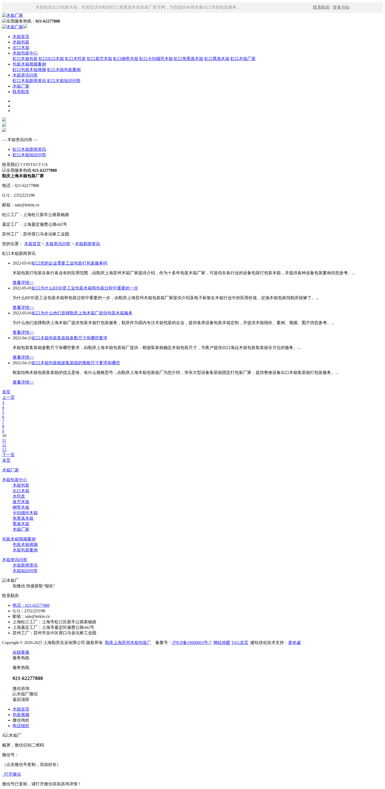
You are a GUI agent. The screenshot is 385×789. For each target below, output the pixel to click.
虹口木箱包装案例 (64, 69)
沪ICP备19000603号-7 (191, 642)
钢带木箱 (21, 507)
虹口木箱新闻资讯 (29, 80)
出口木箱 (21, 47)
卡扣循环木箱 (25, 513)
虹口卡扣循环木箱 (156, 58)
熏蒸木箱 (21, 524)
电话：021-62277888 (31, 605)
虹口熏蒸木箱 (216, 58)
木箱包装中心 (25, 53)
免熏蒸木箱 (23, 518)
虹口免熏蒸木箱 (188, 58)
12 (4, 445)
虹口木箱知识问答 (64, 80)
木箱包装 (21, 42)
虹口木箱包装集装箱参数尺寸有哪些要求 (69, 338)
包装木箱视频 (25, 544)
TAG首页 (239, 642)
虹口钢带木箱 (125, 58)
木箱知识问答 (25, 570)
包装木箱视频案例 (29, 64)
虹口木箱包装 (25, 58)
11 (4, 440)
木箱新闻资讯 (87, 243)
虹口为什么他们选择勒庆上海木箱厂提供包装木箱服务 (82, 313)
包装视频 (21, 714)
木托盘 (19, 496)
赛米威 (294, 642)
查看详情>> (23, 282)
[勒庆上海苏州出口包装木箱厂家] (12, 15)
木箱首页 (21, 36)
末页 (6, 460)
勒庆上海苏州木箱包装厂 (128, 642)
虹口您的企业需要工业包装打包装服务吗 (69, 263)
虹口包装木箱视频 (29, 69)
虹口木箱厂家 (243, 58)
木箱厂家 (21, 86)
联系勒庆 (321, 7)
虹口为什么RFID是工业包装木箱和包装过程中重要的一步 (85, 288)
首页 (6, 392)
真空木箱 (21, 502)
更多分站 (341, 7)
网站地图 (221, 642)
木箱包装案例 (25, 550)
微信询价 (21, 720)
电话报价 (21, 725)
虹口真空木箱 (99, 58)
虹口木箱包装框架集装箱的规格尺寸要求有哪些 (76, 363)
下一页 (8, 455)
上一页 (8, 397)
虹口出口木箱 (51, 58)
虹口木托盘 (75, 58)
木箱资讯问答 (25, 75)
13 (4, 450)
